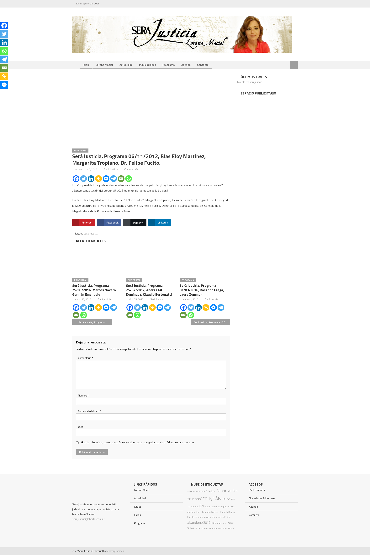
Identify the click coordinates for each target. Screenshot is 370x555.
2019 (206, 522)
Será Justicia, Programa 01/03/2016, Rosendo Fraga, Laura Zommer (202, 290)
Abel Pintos (228, 528)
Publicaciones (147, 65)
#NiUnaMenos (218, 523)
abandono (195, 522)
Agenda (186, 65)
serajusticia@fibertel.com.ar (88, 519)
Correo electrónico (89, 411)
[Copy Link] (98, 178)
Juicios (137, 506)
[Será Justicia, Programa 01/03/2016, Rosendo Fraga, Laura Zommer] (205, 259)
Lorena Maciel (104, 65)
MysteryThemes (115, 551)
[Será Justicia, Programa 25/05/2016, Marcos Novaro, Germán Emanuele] (97, 259)
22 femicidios (201, 528)
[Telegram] (113, 178)
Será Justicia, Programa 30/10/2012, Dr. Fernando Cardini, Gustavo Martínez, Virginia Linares (95, 322)
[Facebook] (76, 178)
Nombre (83, 395)
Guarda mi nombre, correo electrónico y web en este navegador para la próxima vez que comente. (137, 442)
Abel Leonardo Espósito (217, 506)
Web (80, 427)
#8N (232, 499)
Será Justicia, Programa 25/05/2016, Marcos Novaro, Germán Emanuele (94, 290)
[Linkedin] (91, 178)
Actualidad (126, 65)
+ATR (190, 491)
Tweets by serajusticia (249, 82)
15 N (227, 517)
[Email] (121, 178)
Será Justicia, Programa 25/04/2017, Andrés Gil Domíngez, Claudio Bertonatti (149, 290)
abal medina (193, 512)
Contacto (203, 65)
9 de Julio (210, 491)
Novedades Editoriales (262, 498)
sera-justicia (91, 233)
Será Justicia (111, 169)
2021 (232, 506)
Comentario (85, 358)
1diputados (193, 506)
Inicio (86, 65)
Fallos (137, 515)
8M (202, 506)
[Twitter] (83, 178)
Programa (168, 65)
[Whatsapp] (128, 178)
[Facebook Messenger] (106, 178)
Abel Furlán (199, 491)
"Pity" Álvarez (216, 498)
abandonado (215, 528)
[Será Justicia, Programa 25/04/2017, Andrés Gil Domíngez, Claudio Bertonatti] (151, 259)
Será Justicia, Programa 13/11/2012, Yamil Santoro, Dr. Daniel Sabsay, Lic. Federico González (212, 322)
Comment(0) (131, 169)
